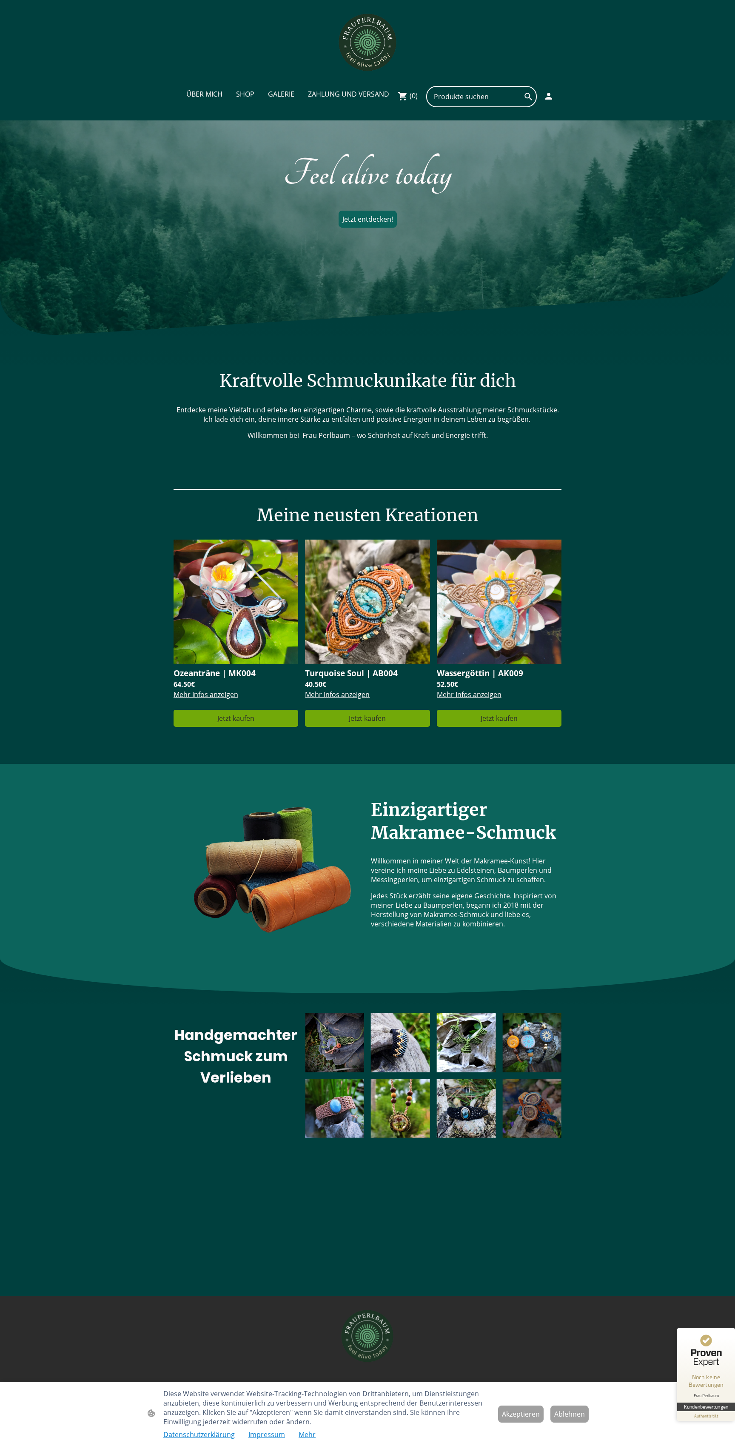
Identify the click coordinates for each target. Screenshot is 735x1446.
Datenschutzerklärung (199, 1434)
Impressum (266, 1434)
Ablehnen (569, 1414)
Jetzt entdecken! (367, 219)
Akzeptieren (521, 1414)
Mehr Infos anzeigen (206, 694)
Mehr (307, 1434)
